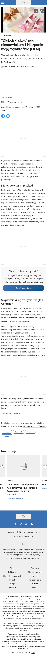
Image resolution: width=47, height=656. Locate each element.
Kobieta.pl (12, 572)
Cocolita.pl (12, 587)
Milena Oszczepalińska (11, 102)
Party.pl (35, 576)
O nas (38, 532)
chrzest (7, 432)
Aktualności (7, 35)
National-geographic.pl (12, 576)
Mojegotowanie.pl (35, 572)
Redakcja (17, 536)
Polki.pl (12, 580)
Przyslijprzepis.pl (35, 580)
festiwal (18, 432)
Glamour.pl (35, 568)
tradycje (7, 436)
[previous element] (2, 481)
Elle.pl (12, 568)
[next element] (45, 481)
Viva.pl (12, 584)
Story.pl (35, 587)
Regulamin (11, 532)
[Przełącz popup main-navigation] (2, 2)
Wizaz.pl (35, 584)
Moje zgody (28, 536)
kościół (30, 432)
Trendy (10, 480)
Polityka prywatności (25, 532)
